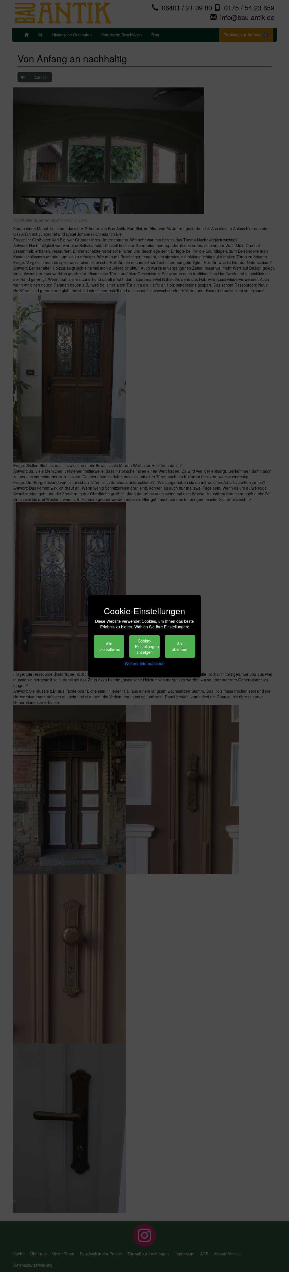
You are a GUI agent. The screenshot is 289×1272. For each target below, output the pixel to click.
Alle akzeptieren (109, 646)
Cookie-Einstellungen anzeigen (147, 646)
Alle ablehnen (180, 646)
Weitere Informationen (145, 663)
